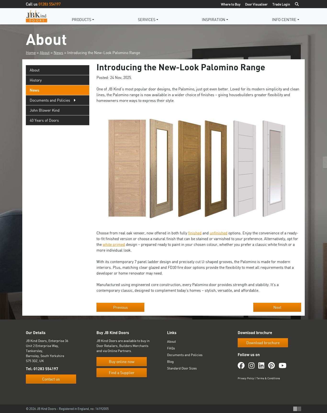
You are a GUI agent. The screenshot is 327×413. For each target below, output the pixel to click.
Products (81, 19)
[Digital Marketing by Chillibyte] (297, 409)
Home (31, 52)
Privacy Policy (246, 378)
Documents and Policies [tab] (50, 100)
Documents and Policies (185, 355)
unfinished (218, 233)
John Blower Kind (45, 110)
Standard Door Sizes (182, 368)
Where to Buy (230, 4)
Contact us (51, 379)
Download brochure (263, 342)
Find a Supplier (122, 372)
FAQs (171, 348)
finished (195, 233)
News (58, 52)
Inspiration (213, 19)
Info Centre (284, 19)
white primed (114, 244)
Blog (170, 361)
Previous (120, 307)
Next (277, 307)
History (36, 80)
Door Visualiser (256, 4)
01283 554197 (50, 4)
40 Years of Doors (44, 120)
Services (146, 19)
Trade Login (281, 4)
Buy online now (122, 361)
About (45, 52)
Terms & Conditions (268, 378)
